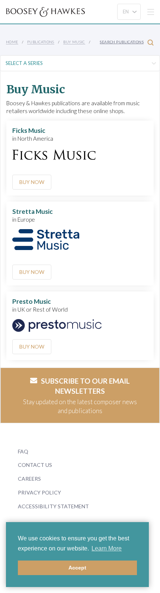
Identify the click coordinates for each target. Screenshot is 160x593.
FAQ (23, 451)
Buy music (74, 42)
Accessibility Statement (53, 506)
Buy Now (31, 182)
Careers (29, 478)
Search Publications (122, 42)
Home (12, 42)
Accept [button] (77, 568)
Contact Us (35, 465)
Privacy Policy (39, 492)
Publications (40, 42)
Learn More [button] (107, 548)
